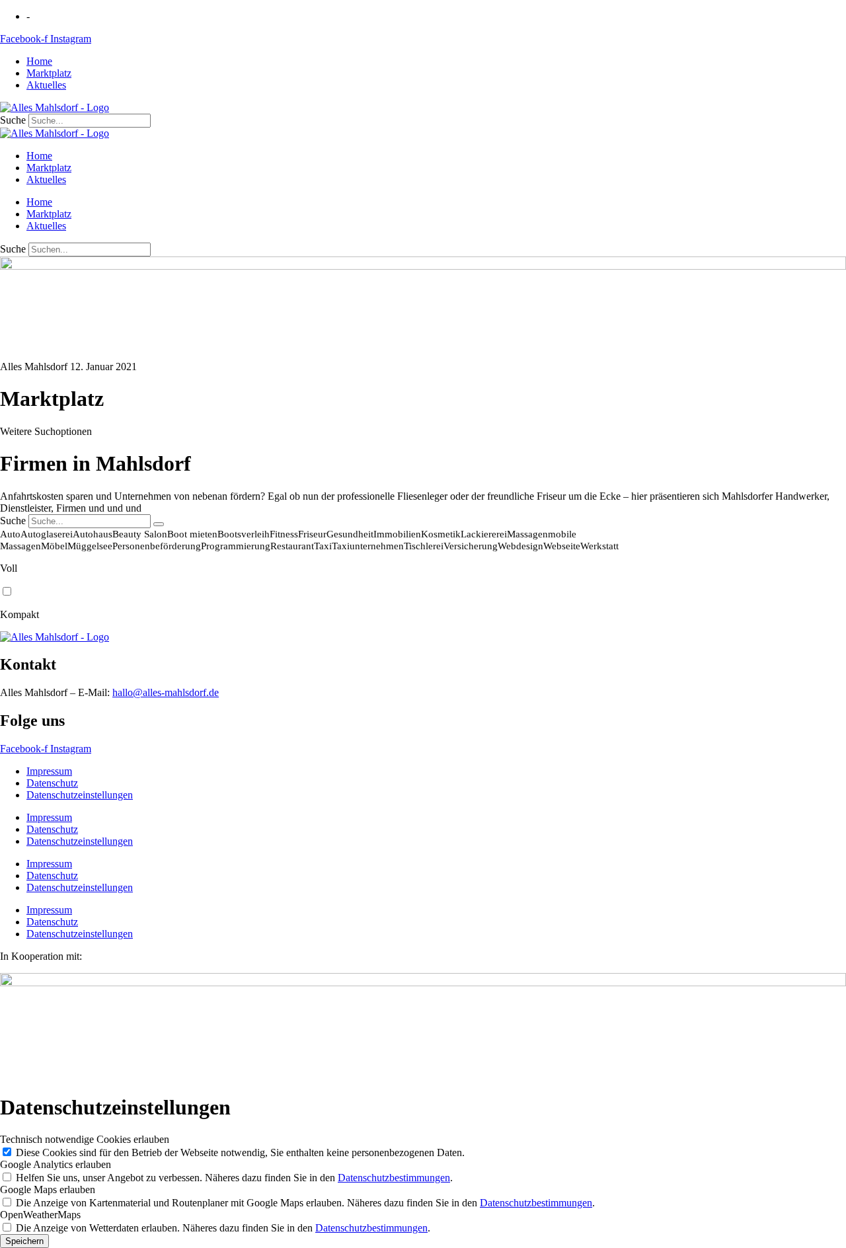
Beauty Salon (139, 534)
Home (39, 61)
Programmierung (235, 546)
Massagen (527, 534)
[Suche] (158, 524)
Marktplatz (48, 73)
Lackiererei (484, 534)
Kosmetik (441, 534)
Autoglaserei (46, 534)
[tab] (423, 489)
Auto (10, 534)
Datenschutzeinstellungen (79, 794)
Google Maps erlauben (47, 1189)
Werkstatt (599, 546)
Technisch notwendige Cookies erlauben (84, 1139)
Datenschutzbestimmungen (394, 1177)
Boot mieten (192, 534)
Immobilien (397, 534)
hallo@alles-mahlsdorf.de (165, 692)
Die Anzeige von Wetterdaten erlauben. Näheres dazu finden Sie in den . (223, 1227)
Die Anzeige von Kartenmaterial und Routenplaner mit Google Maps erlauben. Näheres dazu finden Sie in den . (305, 1202)
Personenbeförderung (156, 546)
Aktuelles (46, 85)
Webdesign (520, 546)
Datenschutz (52, 783)
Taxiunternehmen (368, 546)
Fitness (284, 534)
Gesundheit (350, 534)
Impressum (49, 771)
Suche (13, 120)
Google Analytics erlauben (55, 1164)
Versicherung (470, 546)
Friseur (312, 534)
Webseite (561, 546)
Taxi (323, 546)
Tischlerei (423, 546)
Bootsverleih (243, 534)
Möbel (54, 546)
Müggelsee (89, 546)
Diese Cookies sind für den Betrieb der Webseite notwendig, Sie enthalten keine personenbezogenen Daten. (240, 1152)
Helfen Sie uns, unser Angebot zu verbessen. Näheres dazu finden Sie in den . (234, 1177)
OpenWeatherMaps (40, 1214)
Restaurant (292, 546)
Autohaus (92, 534)
